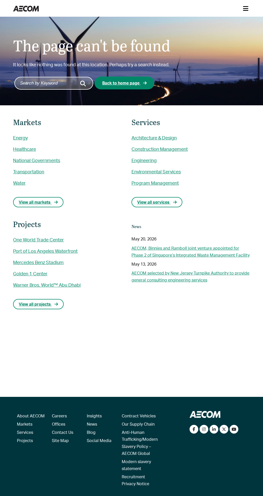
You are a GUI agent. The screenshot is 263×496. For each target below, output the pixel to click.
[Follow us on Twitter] (224, 429)
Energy (20, 138)
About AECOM (31, 415)
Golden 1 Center (30, 273)
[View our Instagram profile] (204, 429)
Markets (24, 424)
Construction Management (160, 149)
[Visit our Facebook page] (194, 429)
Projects (25, 440)
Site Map (60, 440)
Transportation (28, 171)
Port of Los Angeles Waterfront (45, 251)
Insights (94, 415)
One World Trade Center (38, 239)
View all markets (35, 202)
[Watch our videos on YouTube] (234, 429)
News (92, 424)
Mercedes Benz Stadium (38, 262)
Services (25, 432)
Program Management (155, 183)
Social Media (99, 440)
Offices (58, 424)
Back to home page (121, 83)
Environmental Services (156, 171)
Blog (91, 432)
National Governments (36, 160)
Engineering (144, 160)
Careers (59, 415)
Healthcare (24, 149)
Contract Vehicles (139, 415)
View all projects (35, 304)
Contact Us (62, 432)
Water (19, 183)
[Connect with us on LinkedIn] (214, 429)
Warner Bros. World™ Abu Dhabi (47, 285)
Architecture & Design (154, 138)
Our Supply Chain (138, 424)
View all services (154, 202)
